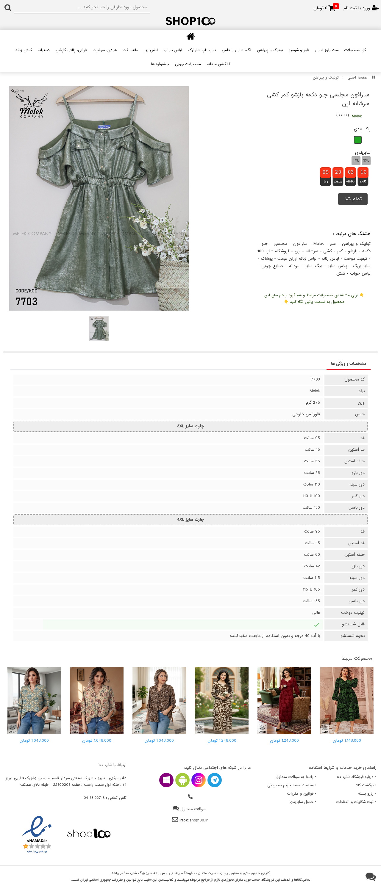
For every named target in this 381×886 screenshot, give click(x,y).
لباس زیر (151, 50)
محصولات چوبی (188, 64)
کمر (340, 251)
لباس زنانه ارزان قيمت (296, 258)
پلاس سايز (337, 266)
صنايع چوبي (272, 266)
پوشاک (267, 258)
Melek (318, 244)
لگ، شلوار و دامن (236, 50)
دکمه (366, 251)
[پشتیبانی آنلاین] (371, 877)
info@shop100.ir (193, 820)
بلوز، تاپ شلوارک (202, 50)
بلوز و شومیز (299, 50)
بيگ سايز (313, 266)
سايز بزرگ (362, 266)
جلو (264, 244)
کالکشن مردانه (218, 64)
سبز (333, 244)
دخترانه (44, 50)
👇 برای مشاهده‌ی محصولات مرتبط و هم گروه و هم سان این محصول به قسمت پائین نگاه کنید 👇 (314, 298)
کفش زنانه (23, 50)
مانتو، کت (130, 50)
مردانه (294, 266)
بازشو (352, 251)
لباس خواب (173, 50)
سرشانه (312, 251)
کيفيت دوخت (355, 258)
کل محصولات (355, 50)
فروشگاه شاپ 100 (273, 251)
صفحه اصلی (357, 77)
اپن (298, 251)
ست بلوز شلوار (326, 50)
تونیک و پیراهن (270, 50)
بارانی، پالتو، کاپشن (71, 50)
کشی (327, 251)
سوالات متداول (193, 809)
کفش (340, 273)
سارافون (300, 244)
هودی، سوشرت (105, 50)
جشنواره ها (160, 64)
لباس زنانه (330, 258)
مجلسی (280, 244)
